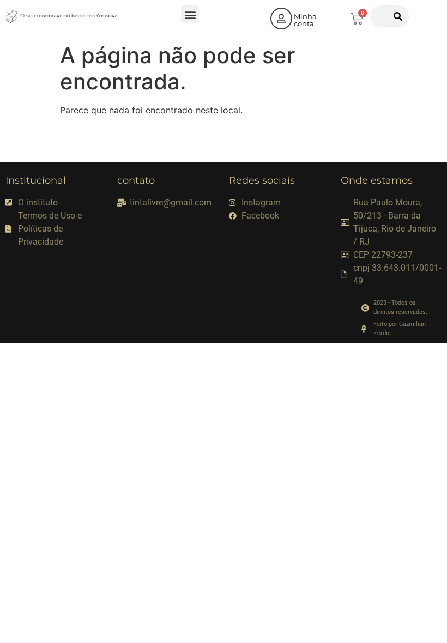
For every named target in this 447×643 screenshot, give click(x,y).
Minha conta (305, 20)
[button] (190, 14)
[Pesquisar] (398, 16)
